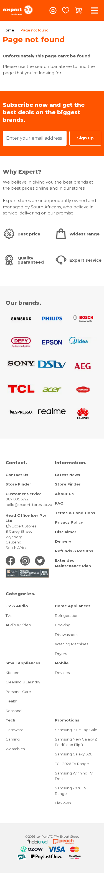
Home (8, 30)
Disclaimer (65, 532)
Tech (10, 720)
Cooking (62, 625)
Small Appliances (23, 663)
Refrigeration (66, 615)
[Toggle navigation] (94, 10)
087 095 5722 (17, 499)
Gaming (13, 739)
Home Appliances (72, 606)
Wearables (15, 749)
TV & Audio (17, 606)
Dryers (61, 653)
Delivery (63, 541)
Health (11, 701)
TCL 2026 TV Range (72, 763)
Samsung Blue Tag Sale (76, 730)
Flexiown (63, 803)
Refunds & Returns (74, 551)
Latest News (67, 475)
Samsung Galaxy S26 (73, 754)
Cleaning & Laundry (23, 682)
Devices (62, 672)
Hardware (15, 730)
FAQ (59, 503)
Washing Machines (71, 644)
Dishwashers (66, 634)
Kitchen (12, 672)
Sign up (85, 137)
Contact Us (17, 475)
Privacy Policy (69, 522)
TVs (8, 615)
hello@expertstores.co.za (29, 504)
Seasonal (14, 711)
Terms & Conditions (75, 513)
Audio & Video (18, 625)
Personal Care (18, 691)
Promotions (67, 720)
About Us (64, 494)
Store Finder (18, 484)
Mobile (62, 663)
